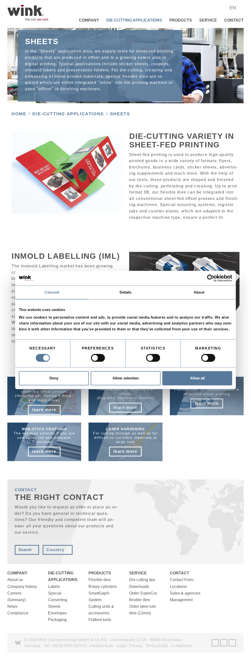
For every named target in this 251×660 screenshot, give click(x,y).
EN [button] (233, 7)
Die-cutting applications (134, 20)
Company (89, 20)
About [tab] (199, 292)
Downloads (139, 586)
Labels (54, 586)
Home (19, 113)
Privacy (135, 646)
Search (25, 550)
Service (208, 20)
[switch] (98, 358)
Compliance (17, 613)
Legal (121, 646)
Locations (178, 586)
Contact (234, 20)
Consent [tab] (52, 292)
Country (55, 550)
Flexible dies (99, 580)
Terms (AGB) (157, 646)
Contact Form (181, 580)
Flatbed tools (99, 620)
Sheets (120, 113)
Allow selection (126, 378)
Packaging (57, 620)
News (12, 606)
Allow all (197, 378)
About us (15, 580)
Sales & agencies (185, 593)
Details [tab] (126, 292)
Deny (54, 378)
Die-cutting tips (142, 580)
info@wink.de (101, 646)
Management (181, 600)
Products (180, 20)
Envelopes (57, 613)
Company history (22, 586)
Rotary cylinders (102, 586)
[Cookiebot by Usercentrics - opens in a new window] (210, 278)
